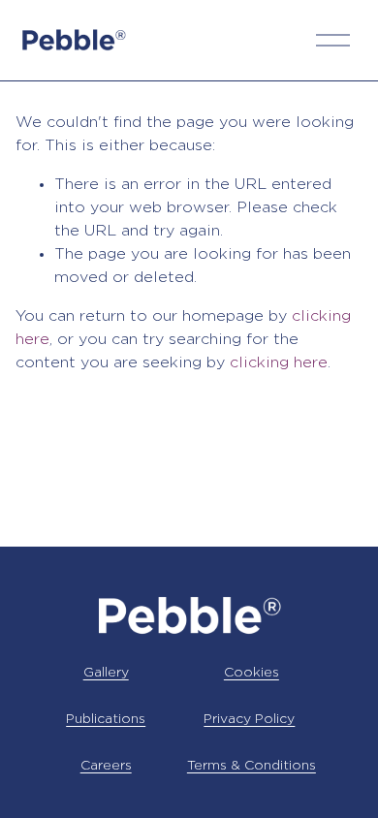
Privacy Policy (249, 719)
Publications (105, 719)
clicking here (279, 363)
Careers (106, 765)
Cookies (251, 672)
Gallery (106, 672)
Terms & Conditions (251, 765)
